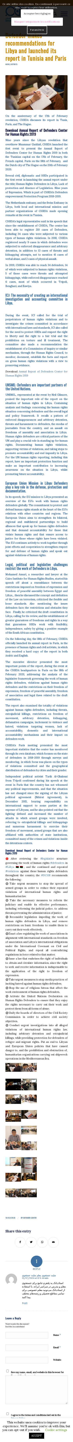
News (7, 64)
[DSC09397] (36, 92)
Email (57, 1347)
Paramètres (37, 29)
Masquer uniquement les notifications (37, 21)
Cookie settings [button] (56, 1430)
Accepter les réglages (37, 13)
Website (57, 1359)
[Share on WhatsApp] (42, 1242)
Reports (14, 64)
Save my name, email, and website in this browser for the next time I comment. (37, 1374)
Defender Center (30, 1217)
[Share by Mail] (53, 1242)
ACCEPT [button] (36, 1435)
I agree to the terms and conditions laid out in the (36, 1417)
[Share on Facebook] (20, 1242)
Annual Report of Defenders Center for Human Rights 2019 (36, 132)
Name (57, 1335)
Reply (25, 1303)
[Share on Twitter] (31, 1242)
